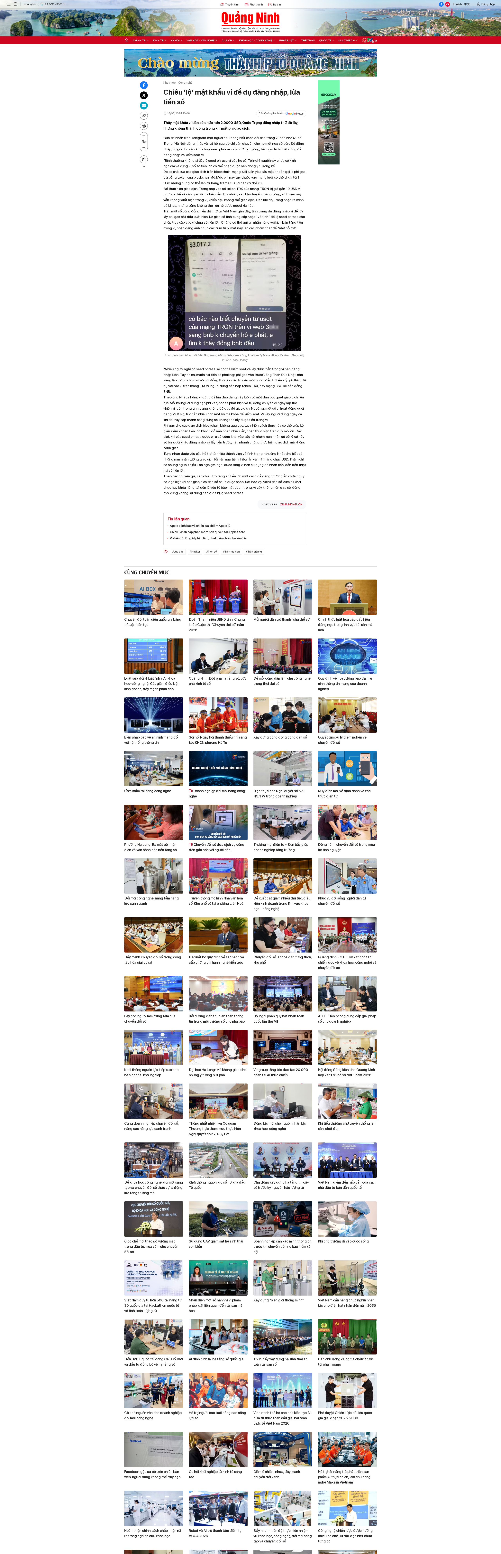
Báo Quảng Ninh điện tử (250, 22)
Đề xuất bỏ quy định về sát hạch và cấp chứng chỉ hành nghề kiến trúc (216, 959)
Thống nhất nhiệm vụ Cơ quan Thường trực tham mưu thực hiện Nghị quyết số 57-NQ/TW (215, 1128)
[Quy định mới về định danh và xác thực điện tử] (347, 768)
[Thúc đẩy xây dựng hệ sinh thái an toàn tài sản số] (282, 1336)
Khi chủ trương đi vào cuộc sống (343, 1241)
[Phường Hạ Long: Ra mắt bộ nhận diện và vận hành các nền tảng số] (153, 822)
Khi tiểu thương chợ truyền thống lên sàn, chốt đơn (346, 1126)
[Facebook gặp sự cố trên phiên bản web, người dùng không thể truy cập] (153, 1449)
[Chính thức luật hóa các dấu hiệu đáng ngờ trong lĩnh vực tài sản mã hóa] (347, 597)
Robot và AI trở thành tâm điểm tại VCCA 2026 (215, 1533)
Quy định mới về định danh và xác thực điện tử (344, 793)
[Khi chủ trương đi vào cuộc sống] (347, 1219)
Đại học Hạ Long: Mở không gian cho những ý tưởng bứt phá (217, 1072)
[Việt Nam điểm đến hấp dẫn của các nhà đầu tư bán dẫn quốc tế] (347, 1160)
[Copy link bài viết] (144, 116)
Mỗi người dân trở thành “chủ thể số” (282, 619)
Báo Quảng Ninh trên (271, 113)
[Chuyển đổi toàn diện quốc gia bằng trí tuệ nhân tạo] (153, 597)
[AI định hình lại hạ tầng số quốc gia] (218, 1336)
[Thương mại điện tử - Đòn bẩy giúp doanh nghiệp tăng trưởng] (282, 822)
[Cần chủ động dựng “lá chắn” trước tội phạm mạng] (347, 1336)
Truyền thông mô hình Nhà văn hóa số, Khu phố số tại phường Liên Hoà (216, 901)
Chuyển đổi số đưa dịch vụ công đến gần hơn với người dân (216, 847)
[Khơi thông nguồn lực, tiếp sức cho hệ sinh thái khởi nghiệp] (153, 1047)
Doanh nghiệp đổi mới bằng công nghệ (217, 793)
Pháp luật (286, 40)
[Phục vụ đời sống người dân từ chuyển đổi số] (347, 876)
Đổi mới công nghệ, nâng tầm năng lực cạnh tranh (151, 901)
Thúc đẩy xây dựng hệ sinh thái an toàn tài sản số (280, 1361)
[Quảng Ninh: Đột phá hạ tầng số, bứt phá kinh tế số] (218, 656)
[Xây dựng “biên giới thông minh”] (282, 1278)
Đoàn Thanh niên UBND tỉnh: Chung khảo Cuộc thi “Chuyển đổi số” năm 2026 (217, 624)
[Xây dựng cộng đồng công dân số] (282, 715)
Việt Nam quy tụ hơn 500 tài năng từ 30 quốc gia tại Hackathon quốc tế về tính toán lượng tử (153, 1305)
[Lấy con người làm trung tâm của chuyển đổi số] (153, 993)
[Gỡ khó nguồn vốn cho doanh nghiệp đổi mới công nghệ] (153, 1390)
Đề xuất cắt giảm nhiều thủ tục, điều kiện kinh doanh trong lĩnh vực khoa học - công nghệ (281, 903)
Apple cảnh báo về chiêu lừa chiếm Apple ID (200, 526)
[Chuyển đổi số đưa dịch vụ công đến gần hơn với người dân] (218, 822)
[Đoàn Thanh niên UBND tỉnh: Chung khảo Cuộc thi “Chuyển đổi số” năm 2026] (218, 597)
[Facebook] (441, 4)
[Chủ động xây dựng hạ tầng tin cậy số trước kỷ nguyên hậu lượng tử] (282, 1160)
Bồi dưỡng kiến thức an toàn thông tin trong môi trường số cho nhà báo (217, 1018)
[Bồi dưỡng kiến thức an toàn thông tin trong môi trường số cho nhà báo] (218, 993)
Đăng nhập (488, 4)
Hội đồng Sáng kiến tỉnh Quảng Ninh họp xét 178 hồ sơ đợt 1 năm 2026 (346, 1072)
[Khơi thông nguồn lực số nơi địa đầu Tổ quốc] (218, 1160)
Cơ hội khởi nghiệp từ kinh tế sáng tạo (215, 1474)
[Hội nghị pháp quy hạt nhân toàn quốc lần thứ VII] (282, 993)
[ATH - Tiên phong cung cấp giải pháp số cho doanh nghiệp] (347, 993)
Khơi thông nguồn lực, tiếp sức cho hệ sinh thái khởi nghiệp (151, 1072)
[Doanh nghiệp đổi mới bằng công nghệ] (218, 768)
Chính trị (139, 40)
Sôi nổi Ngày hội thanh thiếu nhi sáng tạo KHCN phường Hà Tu (218, 740)
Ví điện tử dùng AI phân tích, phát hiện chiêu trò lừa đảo (208, 538)
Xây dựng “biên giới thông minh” (278, 1300)
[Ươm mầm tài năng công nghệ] (153, 768)
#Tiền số (211, 551)
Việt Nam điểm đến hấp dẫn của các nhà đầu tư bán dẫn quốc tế (346, 1185)
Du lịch (227, 40)
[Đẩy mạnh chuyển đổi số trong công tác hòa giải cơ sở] (153, 935)
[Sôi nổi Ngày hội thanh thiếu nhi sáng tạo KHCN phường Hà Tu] (218, 715)
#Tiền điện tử (254, 551)
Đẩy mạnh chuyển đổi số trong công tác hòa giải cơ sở (152, 959)
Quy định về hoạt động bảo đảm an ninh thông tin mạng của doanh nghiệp (345, 683)
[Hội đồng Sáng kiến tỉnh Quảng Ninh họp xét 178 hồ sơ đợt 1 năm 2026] (347, 1047)
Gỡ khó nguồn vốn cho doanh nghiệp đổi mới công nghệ (153, 1415)
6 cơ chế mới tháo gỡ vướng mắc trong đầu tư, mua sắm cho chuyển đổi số (151, 1246)
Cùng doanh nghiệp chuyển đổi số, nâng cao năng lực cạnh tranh (151, 1126)
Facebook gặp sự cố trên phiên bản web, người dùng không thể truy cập (152, 1474)
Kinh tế (158, 40)
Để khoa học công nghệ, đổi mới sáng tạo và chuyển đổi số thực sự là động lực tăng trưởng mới (153, 1187)
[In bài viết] (144, 126)
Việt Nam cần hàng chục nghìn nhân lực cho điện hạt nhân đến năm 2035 (347, 1302)
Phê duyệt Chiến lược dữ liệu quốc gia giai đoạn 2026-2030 (345, 1415)
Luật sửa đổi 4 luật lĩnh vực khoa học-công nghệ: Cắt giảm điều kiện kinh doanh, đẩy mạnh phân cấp (151, 683)
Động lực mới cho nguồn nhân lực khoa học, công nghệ (279, 1126)
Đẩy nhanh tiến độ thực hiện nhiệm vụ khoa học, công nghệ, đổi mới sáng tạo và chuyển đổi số (282, 1536)
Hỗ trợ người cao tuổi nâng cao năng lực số (217, 1415)
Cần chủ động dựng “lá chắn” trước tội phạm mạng (346, 1361)
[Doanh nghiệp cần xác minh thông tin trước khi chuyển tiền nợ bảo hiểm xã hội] (282, 1219)
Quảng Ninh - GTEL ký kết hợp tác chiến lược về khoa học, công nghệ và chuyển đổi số (347, 962)
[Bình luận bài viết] (144, 159)
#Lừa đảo (178, 551)
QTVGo (369, 40)
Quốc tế (325, 40)
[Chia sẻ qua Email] (144, 105)
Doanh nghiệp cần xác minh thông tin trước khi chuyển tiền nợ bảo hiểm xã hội (282, 1246)
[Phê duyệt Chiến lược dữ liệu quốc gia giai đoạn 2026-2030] (347, 1390)
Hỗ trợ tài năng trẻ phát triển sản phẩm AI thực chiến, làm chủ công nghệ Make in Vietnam (344, 1477)
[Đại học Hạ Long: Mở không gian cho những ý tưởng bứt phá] (218, 1047)
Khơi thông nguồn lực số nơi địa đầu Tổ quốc (217, 1185)
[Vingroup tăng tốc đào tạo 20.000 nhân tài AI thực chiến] (282, 1047)
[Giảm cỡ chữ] (143, 147)
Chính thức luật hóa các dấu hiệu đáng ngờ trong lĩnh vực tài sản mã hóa (345, 624)
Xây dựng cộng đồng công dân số (280, 737)
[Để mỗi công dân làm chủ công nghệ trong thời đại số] (282, 656)
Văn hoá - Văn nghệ (200, 40)
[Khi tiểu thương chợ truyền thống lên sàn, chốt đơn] (347, 1101)
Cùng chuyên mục (146, 571)
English (457, 4)
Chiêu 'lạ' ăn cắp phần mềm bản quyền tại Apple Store (207, 532)
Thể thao (308, 40)
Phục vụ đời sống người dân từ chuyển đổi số (342, 901)
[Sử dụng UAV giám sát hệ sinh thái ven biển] (218, 1219)
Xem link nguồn (291, 504)
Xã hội (175, 40)
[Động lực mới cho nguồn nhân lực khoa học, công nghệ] (282, 1101)
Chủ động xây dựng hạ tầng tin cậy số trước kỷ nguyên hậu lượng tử (281, 1185)
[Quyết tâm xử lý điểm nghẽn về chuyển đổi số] (347, 715)
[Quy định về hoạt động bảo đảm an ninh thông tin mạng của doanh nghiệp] (347, 656)
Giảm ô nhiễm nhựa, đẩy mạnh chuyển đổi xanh (276, 1474)
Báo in (277, 4)
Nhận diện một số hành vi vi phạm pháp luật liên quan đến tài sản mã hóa (215, 1305)
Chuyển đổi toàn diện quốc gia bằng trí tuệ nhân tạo (152, 622)
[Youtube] (447, 4)
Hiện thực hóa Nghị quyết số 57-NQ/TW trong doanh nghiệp (279, 793)
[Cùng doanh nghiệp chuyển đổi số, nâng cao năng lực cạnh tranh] (153, 1101)
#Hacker (195, 551)
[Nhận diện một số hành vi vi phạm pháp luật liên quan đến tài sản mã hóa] (218, 1278)
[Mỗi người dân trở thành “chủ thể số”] (282, 597)
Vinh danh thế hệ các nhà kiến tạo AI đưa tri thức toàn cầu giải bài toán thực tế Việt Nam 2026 (282, 1418)
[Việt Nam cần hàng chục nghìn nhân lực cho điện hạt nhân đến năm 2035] (347, 1278)
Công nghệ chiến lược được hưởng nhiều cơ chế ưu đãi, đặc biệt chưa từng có (345, 1536)
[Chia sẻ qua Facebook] (144, 85)
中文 (467, 4)
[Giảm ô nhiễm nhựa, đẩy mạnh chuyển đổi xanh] (282, 1449)
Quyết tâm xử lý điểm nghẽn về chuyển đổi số (342, 740)
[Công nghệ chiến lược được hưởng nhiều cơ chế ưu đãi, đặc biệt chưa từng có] (347, 1508)
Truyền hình (232, 4)
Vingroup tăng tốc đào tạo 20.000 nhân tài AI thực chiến (280, 1072)
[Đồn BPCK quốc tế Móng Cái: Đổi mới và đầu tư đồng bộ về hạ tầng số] (153, 1336)
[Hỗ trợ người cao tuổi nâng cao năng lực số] (218, 1390)
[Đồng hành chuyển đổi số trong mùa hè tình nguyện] (347, 822)
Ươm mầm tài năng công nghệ (147, 791)
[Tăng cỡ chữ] (143, 135)
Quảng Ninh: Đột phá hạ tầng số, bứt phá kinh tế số (217, 681)
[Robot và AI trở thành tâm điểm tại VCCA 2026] (218, 1508)
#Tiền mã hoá (231, 551)
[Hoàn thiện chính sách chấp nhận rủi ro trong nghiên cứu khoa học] (153, 1508)
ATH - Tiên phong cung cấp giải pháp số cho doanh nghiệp (347, 1018)
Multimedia (346, 40)
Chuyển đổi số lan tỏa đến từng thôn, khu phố (282, 959)
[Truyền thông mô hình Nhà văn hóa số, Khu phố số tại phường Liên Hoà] (218, 876)
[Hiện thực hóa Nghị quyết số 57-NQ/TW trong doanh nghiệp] (282, 768)
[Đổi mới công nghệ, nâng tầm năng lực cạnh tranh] (153, 876)
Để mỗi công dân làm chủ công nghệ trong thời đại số (282, 681)
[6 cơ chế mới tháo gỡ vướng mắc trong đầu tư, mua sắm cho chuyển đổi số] (153, 1219)
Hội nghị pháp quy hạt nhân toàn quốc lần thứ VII (278, 1018)
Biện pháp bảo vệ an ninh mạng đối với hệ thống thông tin (151, 740)
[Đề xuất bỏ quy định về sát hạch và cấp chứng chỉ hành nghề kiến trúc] (218, 935)
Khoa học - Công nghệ (255, 40)
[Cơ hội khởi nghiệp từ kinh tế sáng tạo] (218, 1449)
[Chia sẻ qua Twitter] (144, 95)
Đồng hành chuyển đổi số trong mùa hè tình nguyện (346, 847)
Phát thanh (256, 4)
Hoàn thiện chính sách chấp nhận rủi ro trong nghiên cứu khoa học (152, 1533)
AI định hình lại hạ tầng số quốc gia (216, 1359)
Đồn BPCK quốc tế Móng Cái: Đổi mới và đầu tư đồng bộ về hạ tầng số (153, 1361)
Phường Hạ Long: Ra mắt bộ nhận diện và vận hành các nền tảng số (150, 847)
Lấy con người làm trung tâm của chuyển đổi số (150, 1018)
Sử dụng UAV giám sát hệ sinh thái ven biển (216, 1244)
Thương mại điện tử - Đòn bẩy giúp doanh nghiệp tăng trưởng (280, 847)
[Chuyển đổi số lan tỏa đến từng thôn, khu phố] (282, 935)
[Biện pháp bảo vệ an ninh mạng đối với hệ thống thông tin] (153, 715)
